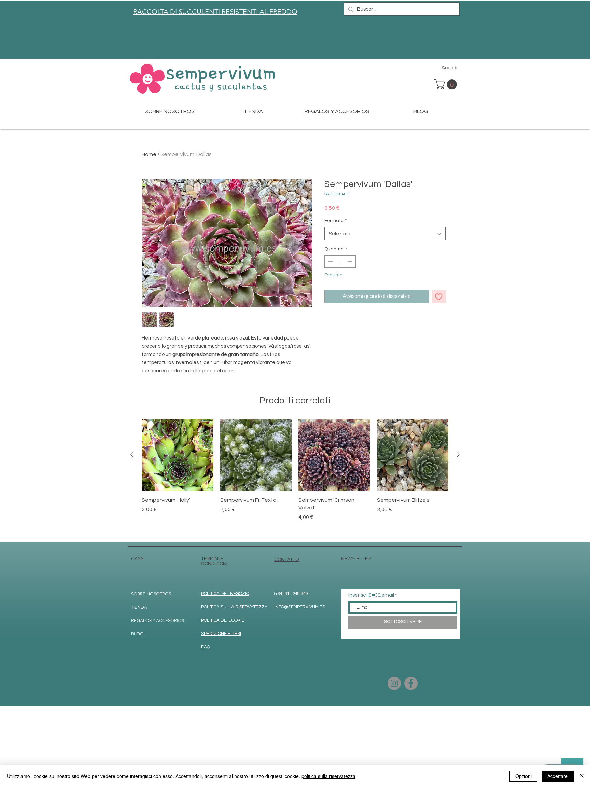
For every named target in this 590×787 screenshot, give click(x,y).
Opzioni (523, 776)
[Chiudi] (582, 776)
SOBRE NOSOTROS (151, 593)
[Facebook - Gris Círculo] (411, 683)
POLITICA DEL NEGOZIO (225, 593)
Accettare (557, 776)
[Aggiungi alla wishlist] (439, 297)
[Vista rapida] (177, 455)
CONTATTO (286, 559)
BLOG (137, 633)
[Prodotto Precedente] (132, 455)
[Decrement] (329, 261)
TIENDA (139, 607)
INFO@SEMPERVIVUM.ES (299, 607)
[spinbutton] (340, 261)
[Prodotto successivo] (458, 455)
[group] (295, 478)
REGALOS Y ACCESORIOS (157, 620)
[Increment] (350, 261)
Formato (335, 220)
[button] (447, 84)
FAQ (205, 647)
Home (149, 154)
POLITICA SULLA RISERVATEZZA (234, 607)
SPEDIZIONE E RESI (221, 633)
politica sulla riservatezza (328, 776)
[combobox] (385, 233)
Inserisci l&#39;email (371, 595)
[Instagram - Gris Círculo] (394, 683)
